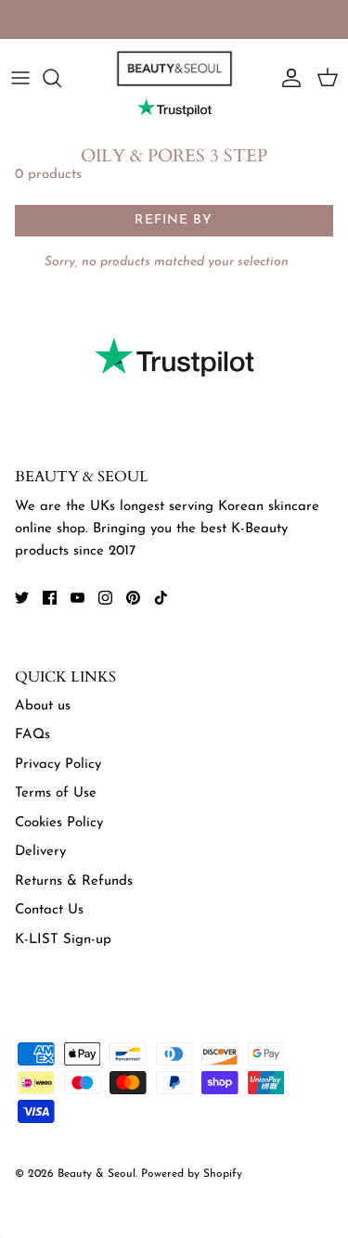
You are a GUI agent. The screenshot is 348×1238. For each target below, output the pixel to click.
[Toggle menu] (20, 77)
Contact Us (49, 910)
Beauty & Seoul (96, 1174)
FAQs (32, 735)
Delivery (40, 852)
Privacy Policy (58, 765)
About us (43, 706)
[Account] (286, 77)
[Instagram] (105, 598)
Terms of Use (56, 793)
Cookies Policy (59, 823)
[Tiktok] (161, 598)
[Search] (61, 77)
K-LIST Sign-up (63, 940)
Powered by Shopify (191, 1174)
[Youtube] (77, 598)
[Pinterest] (133, 598)
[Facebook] (50, 598)
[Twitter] (22, 598)
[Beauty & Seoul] (174, 68)
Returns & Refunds (74, 881)
